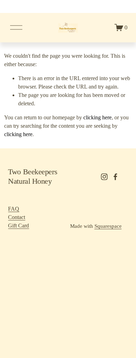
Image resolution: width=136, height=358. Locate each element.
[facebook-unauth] (115, 176)
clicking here (97, 117)
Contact (16, 217)
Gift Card (18, 226)
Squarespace (108, 226)
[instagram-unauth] (104, 176)
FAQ (13, 209)
